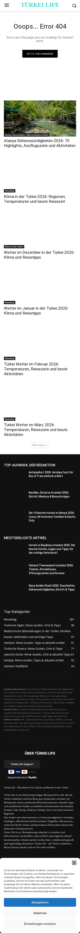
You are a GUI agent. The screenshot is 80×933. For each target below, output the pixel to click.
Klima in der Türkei (14, 246)
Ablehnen (40, 913)
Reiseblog (9, 190)
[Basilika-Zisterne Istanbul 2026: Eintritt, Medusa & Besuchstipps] (15, 499)
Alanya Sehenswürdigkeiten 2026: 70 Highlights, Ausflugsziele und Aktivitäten (40, 143)
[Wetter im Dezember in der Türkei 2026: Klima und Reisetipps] (40, 230)
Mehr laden (38, 445)
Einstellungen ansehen (40, 924)
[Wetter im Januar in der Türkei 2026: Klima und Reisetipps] (40, 286)
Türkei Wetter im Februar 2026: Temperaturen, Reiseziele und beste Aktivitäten (36, 369)
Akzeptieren (40, 902)
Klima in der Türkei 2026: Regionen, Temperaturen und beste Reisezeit (35, 199)
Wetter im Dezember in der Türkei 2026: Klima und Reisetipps (39, 255)
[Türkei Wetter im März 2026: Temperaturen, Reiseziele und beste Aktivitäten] (40, 403)
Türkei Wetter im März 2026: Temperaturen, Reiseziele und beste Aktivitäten (36, 430)
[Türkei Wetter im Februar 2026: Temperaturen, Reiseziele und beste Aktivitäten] (40, 342)
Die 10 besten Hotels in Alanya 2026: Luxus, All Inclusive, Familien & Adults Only (52, 516)
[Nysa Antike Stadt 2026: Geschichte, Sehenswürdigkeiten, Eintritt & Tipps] (15, 592)
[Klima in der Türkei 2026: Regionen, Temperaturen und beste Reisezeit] (40, 174)
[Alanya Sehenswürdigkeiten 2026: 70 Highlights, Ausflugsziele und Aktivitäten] (40, 118)
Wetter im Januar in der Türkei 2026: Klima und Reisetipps (36, 310)
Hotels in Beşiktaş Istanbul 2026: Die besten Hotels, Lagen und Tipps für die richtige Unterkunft (52, 549)
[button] (74, 863)
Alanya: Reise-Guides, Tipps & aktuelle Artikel (26, 135)
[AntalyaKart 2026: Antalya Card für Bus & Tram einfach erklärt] (15, 479)
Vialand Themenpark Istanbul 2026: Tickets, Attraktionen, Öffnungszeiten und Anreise (51, 569)
